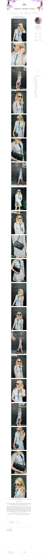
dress (22, 507)
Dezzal (10, 514)
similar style (23, 499)
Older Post (30, 547)
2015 (35, 97)
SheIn (14, 514)
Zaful (16, 514)
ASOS (18, 514)
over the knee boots (17, 511)
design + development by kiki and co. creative (24, 555)
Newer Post (7, 547)
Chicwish (12, 514)
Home (19, 547)
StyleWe (26, 507)
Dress (7, 499)
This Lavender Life (22, 498)
